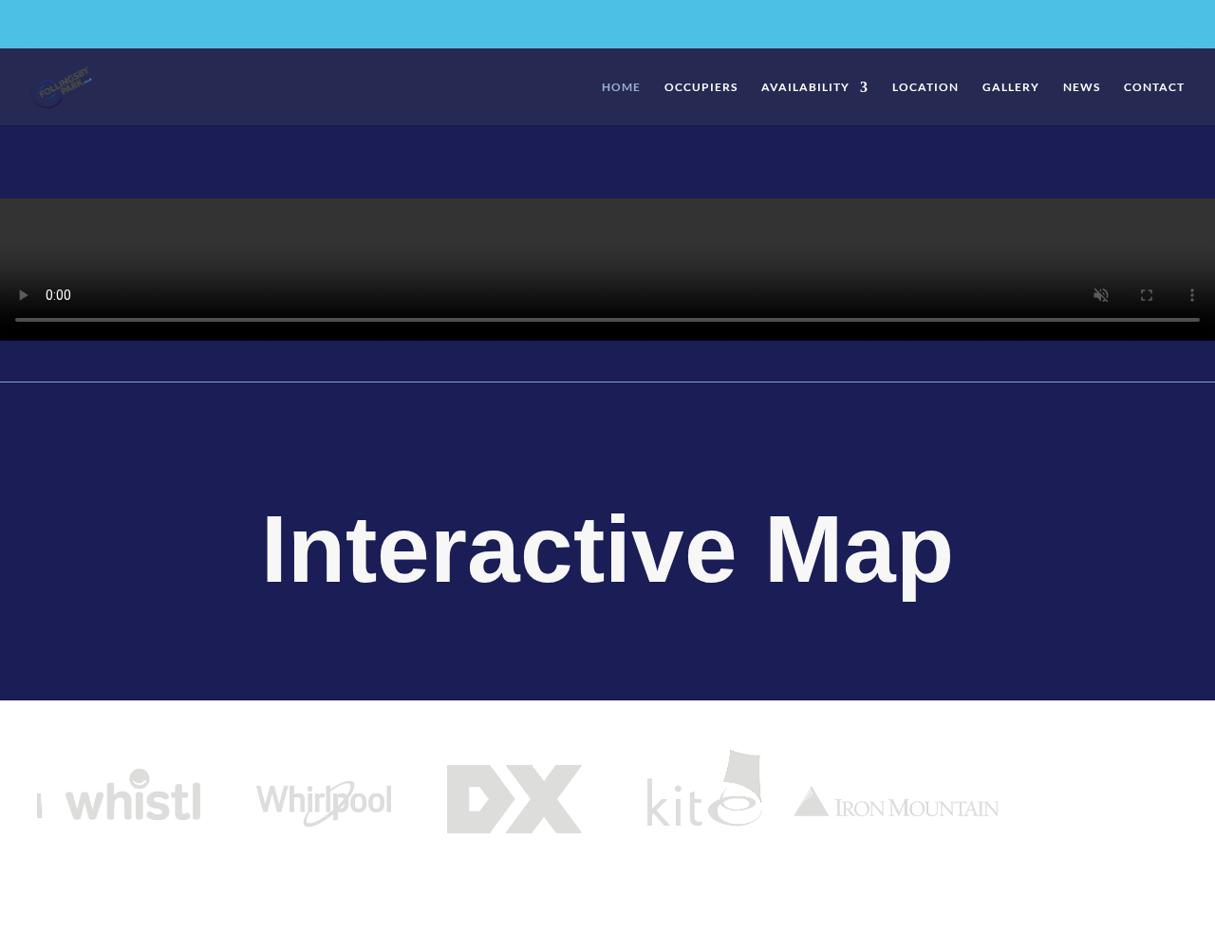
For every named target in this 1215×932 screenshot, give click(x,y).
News (1081, 87)
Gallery (1010, 87)
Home (621, 87)
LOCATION (925, 87)
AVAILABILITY (805, 87)
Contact (1154, 87)
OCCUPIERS (701, 87)
